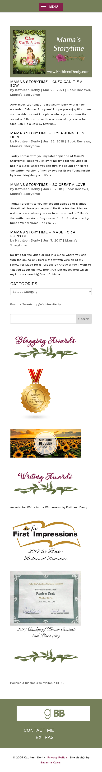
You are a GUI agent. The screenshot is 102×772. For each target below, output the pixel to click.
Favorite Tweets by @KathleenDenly (35, 304)
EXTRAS (45, 737)
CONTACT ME (39, 730)
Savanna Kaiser (51, 762)
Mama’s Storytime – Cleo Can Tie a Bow (46, 83)
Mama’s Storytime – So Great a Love (47, 184)
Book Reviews (78, 90)
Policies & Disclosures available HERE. (37, 683)
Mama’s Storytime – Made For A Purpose (42, 234)
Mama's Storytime (25, 94)
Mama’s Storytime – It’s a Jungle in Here (47, 135)
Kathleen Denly (27, 90)
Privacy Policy (57, 757)
